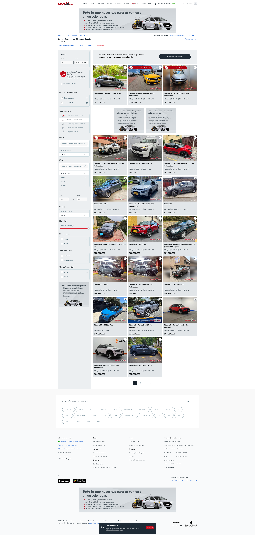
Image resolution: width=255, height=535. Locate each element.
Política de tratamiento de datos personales (101, 521)
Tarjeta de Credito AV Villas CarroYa (104, 468)
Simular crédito (98, 464)
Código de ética (169, 460)
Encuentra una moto (99, 445)
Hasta (76, 59)
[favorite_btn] (125, 67)
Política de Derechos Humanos (173, 449)
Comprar (84, 3)
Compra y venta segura (166, 4)
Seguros (109, 3)
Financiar (101, 3)
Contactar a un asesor (100, 456)
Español (178, 453)
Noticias (126, 3)
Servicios (118, 3)
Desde (62, 59)
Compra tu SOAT (134, 442)
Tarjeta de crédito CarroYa (143, 4)
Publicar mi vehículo (99, 453)
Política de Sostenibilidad (172, 442)
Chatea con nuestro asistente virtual (71, 442)
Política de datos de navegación (128, 521)
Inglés (185, 453)
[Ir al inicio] (66, 3)
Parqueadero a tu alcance (137, 460)
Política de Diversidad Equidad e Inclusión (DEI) (179, 445)
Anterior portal (178, 480)
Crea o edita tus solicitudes (68, 445)
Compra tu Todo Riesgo (136, 445)
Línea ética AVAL (169, 467)
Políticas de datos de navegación (114, 530)
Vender (92, 3)
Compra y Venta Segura (136, 453)
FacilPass (131, 456)
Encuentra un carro (99, 442)
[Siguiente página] (156, 383)
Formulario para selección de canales (71, 449)
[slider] (88, 228)
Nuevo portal (193, 480)
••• (146, 383)
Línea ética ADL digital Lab (172, 464)
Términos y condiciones (78, 521)
